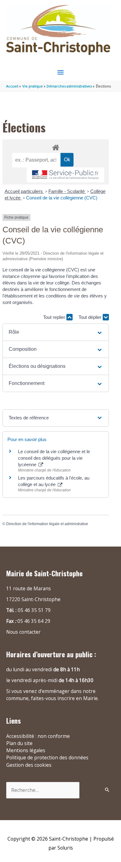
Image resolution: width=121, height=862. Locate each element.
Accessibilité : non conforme (38, 736)
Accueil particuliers (24, 191)
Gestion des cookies (29, 765)
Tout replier (54, 317)
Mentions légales (25, 750)
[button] (55, 332)
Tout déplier (90, 317)
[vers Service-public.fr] (65, 175)
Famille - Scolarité (67, 191)
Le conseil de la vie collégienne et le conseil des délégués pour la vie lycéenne (54, 458)
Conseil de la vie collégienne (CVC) (61, 197)
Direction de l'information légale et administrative (47, 524)
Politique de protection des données (47, 757)
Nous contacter (23, 631)
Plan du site (19, 743)
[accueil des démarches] (55, 146)
